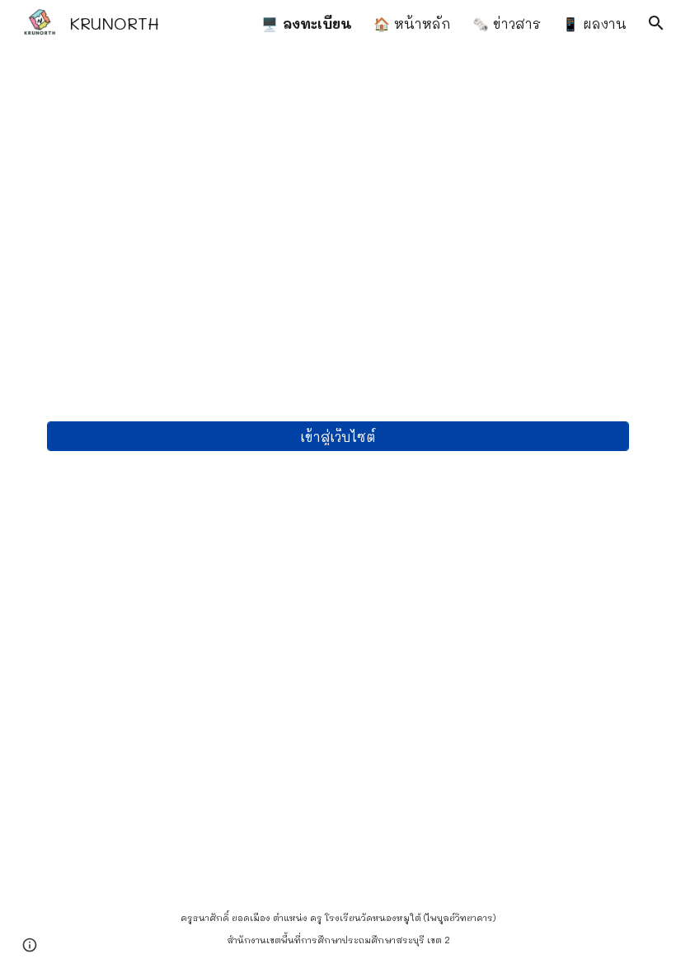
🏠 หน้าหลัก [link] (412, 23)
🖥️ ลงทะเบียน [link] (306, 23)
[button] (656, 23)
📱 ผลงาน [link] (594, 23)
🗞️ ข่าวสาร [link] (506, 23)
